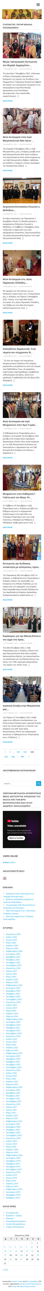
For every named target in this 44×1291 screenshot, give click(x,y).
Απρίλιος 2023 (12, 1047)
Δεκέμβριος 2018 (13, 1195)
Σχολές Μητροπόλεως (15, 1224)
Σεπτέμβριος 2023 (14, 1033)
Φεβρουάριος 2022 (14, 1087)
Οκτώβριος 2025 (13, 962)
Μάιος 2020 (11, 1147)
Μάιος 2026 (11, 943)
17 (5, 1255)
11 (11, 1251)
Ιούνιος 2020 (11, 1144)
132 (25, 752)
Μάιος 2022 (11, 1079)
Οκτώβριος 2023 (13, 1030)
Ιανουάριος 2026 (13, 954)
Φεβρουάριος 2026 (14, 951)
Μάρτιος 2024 (12, 1016)
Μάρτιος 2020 (12, 1152)
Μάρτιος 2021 (12, 1118)
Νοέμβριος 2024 (13, 994)
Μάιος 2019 (11, 1181)
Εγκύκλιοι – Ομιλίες (14, 1215)
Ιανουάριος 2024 (13, 1022)
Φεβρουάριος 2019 (14, 1189)
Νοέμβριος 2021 (13, 1096)
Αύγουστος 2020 (13, 1138)
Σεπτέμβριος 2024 (14, 999)
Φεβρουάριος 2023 (14, 1053)
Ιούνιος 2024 (11, 1008)
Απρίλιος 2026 (12, 945)
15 (32, 1251)
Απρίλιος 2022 (12, 1081)
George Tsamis (17, 1281)
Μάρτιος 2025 (12, 982)
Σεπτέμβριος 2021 (14, 1101)
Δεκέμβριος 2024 (13, 991)
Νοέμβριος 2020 (13, 1130)
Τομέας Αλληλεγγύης (15, 1227)
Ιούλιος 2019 (11, 1175)
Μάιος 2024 (11, 1011)
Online (9, 862)
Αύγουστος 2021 (13, 1104)
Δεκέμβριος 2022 (13, 1059)
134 (6, 756)
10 (5, 1251)
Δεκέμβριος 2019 (13, 1161)
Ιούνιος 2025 (11, 974)
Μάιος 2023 (11, 1045)
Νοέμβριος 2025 (13, 960)
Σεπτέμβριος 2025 (14, 965)
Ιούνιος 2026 (11, 940)
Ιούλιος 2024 (11, 1005)
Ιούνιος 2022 (11, 1076)
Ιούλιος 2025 (11, 971)
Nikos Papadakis (31, 1281)
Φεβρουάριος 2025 (14, 985)
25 (11, 1259)
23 (38, 1255)
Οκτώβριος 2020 (13, 1132)
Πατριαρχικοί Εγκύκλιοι (16, 1221)
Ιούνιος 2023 (11, 1042)
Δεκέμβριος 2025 (13, 957)
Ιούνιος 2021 (11, 1110)
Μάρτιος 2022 (12, 1084)
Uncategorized (25, 69)
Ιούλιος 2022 (11, 1073)
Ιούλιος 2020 (11, 1141)
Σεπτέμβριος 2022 (14, 1067)
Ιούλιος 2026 (11, 937)
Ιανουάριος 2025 (13, 988)
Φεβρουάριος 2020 (14, 1155)
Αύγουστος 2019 (13, 1172)
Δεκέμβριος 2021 (13, 1093)
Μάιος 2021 (11, 1113)
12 (16, 1251)
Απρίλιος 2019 (12, 1183)
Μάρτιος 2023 (12, 1050)
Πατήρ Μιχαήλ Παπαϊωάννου (30, 1284)
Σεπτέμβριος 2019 (14, 1169)
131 (18, 752)
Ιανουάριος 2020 (13, 1158)
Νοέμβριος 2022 (13, 1062)
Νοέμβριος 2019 (13, 1164)
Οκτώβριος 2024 (13, 996)
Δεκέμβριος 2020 (13, 1127)
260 (22, 756)
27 (21, 1259)
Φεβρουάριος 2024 (14, 1019)
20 (21, 1255)
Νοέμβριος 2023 (13, 1028)
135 (13, 756)
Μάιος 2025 (11, 977)
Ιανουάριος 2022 (13, 1090)
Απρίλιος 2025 (12, 979)
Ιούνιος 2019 (11, 1178)
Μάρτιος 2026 (12, 948)
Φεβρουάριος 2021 (14, 1121)
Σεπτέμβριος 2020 (14, 1135)
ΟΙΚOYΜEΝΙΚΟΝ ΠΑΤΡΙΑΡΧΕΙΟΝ (19, 770)
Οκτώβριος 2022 (13, 1064)
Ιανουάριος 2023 (13, 1056)
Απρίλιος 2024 (12, 1013)
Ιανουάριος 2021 (13, 1124)
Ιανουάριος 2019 (13, 1192)
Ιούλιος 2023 (11, 1039)
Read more (8, 101)
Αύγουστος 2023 (13, 1036)
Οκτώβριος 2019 (13, 1166)
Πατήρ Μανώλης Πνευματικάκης (23, 1286)
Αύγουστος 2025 (13, 968)
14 (27, 1251)
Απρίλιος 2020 (12, 1149)
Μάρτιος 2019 (12, 1186)
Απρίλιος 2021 (12, 1115)
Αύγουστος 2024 (13, 1002)
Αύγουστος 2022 (13, 1070)
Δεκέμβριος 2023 (13, 1025)
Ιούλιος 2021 (11, 1107)
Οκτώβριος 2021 (13, 1098)
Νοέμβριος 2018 (13, 1198)
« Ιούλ (5, 1270)
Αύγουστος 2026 (13, 934)
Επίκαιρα (9, 1218)
